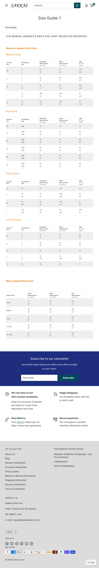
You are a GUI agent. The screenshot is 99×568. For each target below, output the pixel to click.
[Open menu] (6, 5)
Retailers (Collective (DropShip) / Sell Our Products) (73, 456)
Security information (15, 484)
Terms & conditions (15, 489)
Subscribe (68, 378)
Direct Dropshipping (64, 466)
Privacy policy (12, 471)
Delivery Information (15, 463)
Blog (7, 458)
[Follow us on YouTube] (26, 543)
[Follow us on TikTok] (31, 543)
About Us (10, 454)
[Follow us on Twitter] (12, 543)
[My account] (86, 5)
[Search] (77, 5)
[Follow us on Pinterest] (21, 543)
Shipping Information (15, 480)
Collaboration (61, 461)
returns (20, 422)
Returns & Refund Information (20, 476)
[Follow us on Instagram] (17, 543)
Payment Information (16, 467)
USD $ (9, 532)
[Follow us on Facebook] (7, 543)
